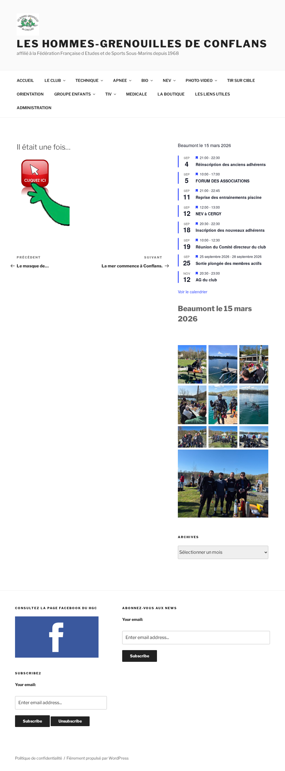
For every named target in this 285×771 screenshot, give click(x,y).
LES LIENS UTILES (212, 94)
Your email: (25, 684)
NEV (167, 80)
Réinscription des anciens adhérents (231, 164)
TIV (108, 94)
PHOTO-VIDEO (199, 80)
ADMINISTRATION (34, 107)
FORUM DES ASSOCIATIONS (222, 181)
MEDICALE (136, 94)
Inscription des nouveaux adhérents (230, 230)
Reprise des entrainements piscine (229, 197)
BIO (144, 80)
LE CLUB (53, 80)
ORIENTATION (30, 94)
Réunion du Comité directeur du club (231, 247)
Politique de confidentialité (38, 758)
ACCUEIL (25, 80)
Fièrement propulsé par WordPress (98, 758)
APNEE (120, 80)
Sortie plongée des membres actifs (229, 263)
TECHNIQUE (87, 80)
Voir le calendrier (192, 291)
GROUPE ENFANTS (72, 94)
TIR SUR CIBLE (241, 80)
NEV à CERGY (208, 213)
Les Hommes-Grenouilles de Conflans (142, 44)
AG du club (206, 279)
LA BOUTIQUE (171, 94)
